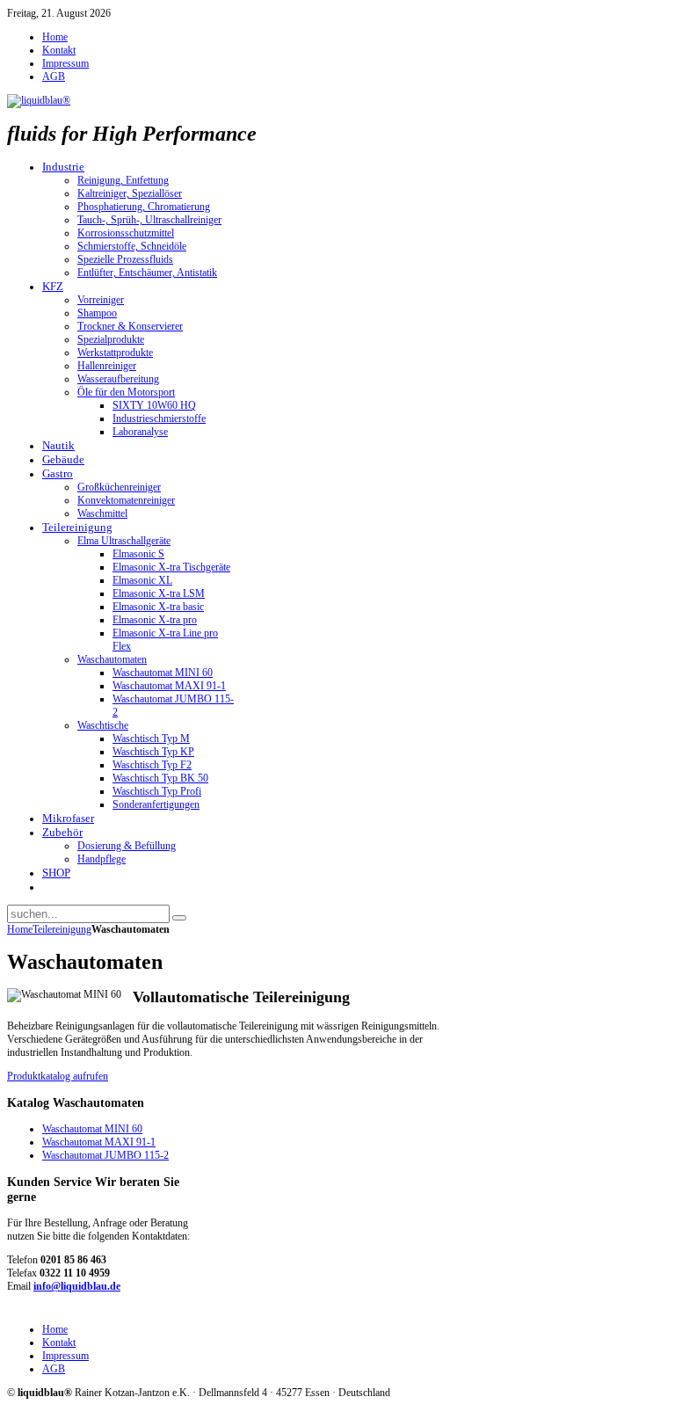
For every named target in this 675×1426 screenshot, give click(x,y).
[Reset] (179, 917)
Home (20, 929)
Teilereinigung (62, 929)
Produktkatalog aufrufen (57, 1076)
